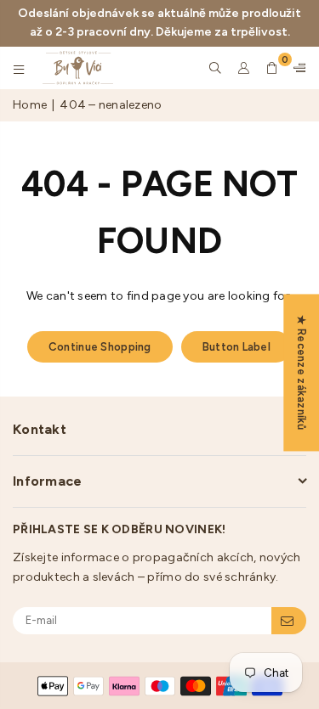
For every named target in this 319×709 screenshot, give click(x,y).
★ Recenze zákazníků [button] (301, 372)
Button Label (236, 346)
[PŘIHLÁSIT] (288, 620)
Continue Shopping (99, 346)
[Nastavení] (296, 68)
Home (30, 105)
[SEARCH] (216, 68)
